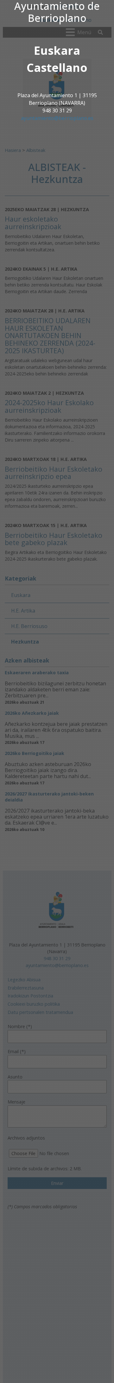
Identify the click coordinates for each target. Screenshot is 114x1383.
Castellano (57, 67)
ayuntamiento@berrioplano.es (57, 118)
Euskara (57, 50)
